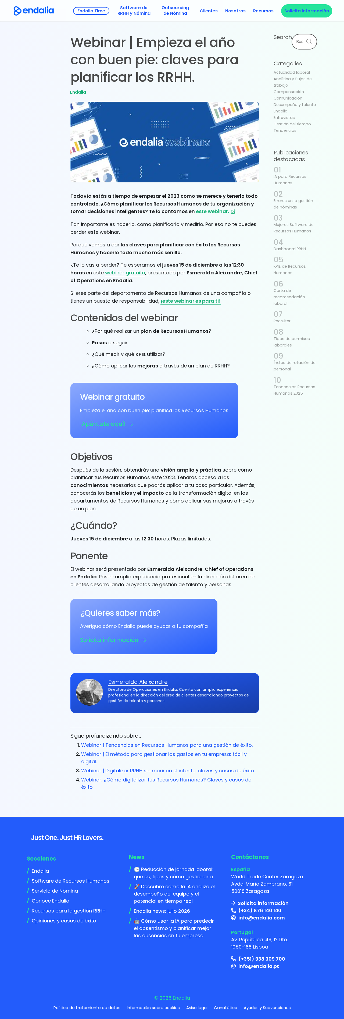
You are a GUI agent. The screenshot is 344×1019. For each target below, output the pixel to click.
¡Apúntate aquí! (103, 424)
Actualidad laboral (292, 72)
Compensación (289, 91)
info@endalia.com (261, 917)
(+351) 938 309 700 (261, 959)
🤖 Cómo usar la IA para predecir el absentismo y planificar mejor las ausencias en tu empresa (174, 928)
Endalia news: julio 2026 (162, 911)
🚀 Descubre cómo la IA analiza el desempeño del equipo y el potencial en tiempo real (174, 893)
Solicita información (109, 640)
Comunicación (288, 98)
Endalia (78, 92)
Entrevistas (284, 117)
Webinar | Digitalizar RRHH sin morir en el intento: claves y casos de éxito (167, 770)
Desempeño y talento (295, 104)
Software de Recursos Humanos (70, 881)
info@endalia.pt (258, 966)
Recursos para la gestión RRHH (69, 910)
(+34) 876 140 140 (259, 910)
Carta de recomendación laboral (289, 297)
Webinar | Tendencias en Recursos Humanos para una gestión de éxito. (167, 745)
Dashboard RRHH (290, 249)
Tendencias (285, 130)
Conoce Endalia (50, 900)
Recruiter (282, 321)
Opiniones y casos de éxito (64, 920)
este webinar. (213, 211)
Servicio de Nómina (55, 890)
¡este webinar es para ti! (190, 301)
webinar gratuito (125, 272)
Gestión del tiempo (292, 124)
